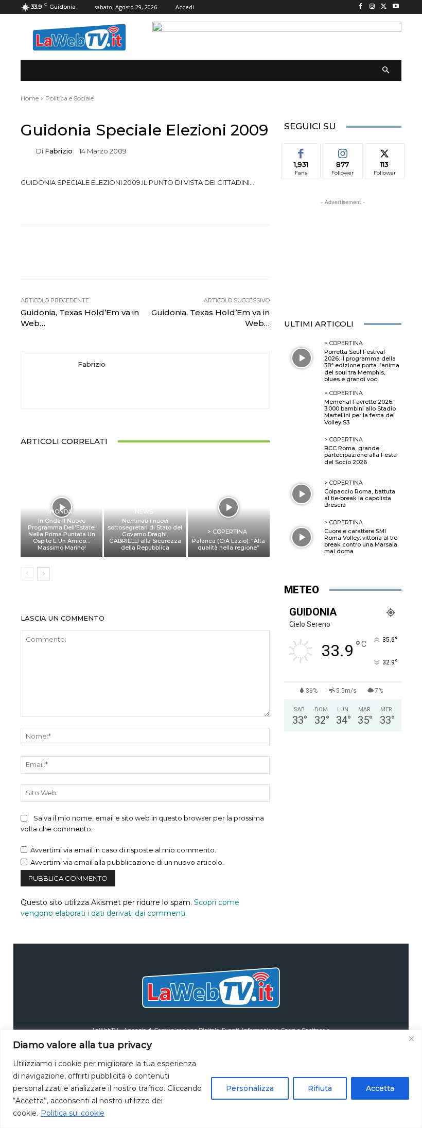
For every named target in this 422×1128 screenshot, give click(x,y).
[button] (386, 70)
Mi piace (301, 151)
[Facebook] (360, 7)
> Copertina (227, 532)
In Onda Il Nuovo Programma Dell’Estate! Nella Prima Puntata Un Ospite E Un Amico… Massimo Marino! (62, 534)
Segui (342, 151)
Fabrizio (59, 151)
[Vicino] (411, 1038)
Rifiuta (320, 1088)
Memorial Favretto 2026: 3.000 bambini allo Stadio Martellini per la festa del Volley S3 (360, 412)
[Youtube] (395, 7)
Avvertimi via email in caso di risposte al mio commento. (123, 850)
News (144, 512)
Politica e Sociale (69, 98)
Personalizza (250, 1088)
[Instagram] (372, 7)
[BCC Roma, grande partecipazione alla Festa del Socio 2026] (301, 451)
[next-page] (43, 573)
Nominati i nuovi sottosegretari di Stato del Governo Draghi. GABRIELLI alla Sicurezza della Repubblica (145, 534)
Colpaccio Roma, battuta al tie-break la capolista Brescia (359, 498)
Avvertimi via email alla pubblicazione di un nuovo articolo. (127, 862)
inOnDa (60, 512)
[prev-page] (27, 573)
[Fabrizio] (28, 151)
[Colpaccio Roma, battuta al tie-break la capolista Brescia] (301, 493)
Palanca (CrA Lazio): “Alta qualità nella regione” (228, 544)
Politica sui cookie (72, 1113)
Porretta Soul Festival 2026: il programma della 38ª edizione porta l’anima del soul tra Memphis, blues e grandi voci (361, 365)
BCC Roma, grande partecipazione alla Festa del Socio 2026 (360, 455)
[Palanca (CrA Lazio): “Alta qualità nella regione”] (229, 507)
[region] (211, 1079)
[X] (384, 7)
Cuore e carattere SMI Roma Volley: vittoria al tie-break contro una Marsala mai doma (361, 541)
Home (30, 98)
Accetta (380, 1088)
